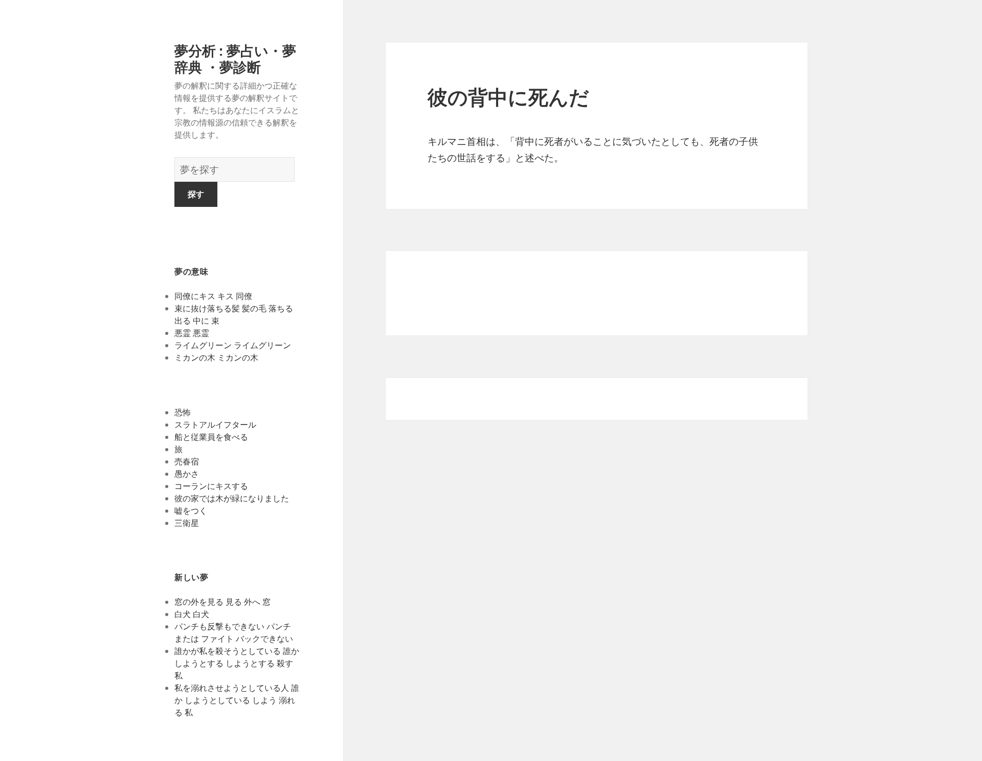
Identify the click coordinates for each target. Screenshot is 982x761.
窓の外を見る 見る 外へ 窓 (222, 601)
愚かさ (186, 473)
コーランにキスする (211, 486)
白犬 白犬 (191, 614)
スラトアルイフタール (215, 424)
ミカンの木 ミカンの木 (216, 357)
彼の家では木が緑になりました (231, 498)
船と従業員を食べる (211, 436)
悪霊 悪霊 (191, 333)
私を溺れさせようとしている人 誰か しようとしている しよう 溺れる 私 (236, 700)
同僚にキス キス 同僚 (213, 296)
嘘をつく (190, 510)
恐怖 (182, 412)
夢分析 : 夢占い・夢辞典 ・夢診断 (235, 58)
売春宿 (186, 461)
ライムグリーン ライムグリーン (232, 345)
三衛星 (186, 523)
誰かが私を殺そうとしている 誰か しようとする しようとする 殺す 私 (236, 663)
